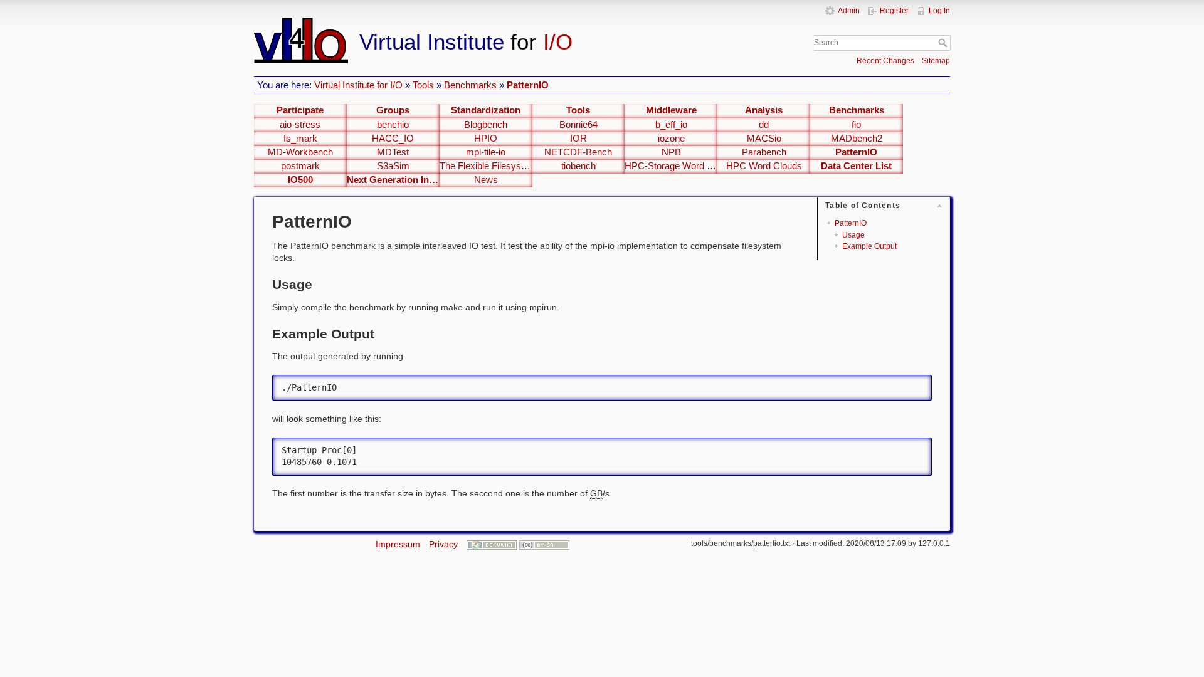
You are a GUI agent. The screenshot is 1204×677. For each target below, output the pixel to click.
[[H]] (494, 23)
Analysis (764, 110)
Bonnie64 (578, 125)
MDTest (393, 152)
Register (894, 10)
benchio (393, 125)
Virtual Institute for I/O (358, 85)
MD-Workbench (300, 152)
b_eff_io (671, 125)
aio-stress (300, 125)
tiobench (578, 166)
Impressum (398, 544)
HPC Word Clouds (764, 166)
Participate (300, 110)
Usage (853, 235)
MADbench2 (856, 139)
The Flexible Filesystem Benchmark (486, 166)
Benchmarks (470, 85)
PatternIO (528, 85)
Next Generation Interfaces (393, 180)
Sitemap (936, 60)
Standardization (485, 110)
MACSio (764, 139)
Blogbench (485, 125)
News (486, 180)
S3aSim (393, 166)
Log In (939, 10)
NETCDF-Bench (578, 152)
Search (944, 42)
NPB (671, 152)
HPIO (485, 139)
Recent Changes (885, 60)
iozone (671, 139)
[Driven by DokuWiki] (492, 544)
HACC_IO (393, 139)
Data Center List (856, 166)
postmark (300, 166)
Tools (423, 85)
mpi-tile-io (485, 152)
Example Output (869, 246)
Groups (392, 110)
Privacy (443, 544)
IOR (578, 139)
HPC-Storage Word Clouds (671, 166)
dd (764, 125)
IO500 (300, 180)
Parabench (764, 152)
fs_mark (300, 139)
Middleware (671, 110)
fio (856, 125)
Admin (849, 10)
